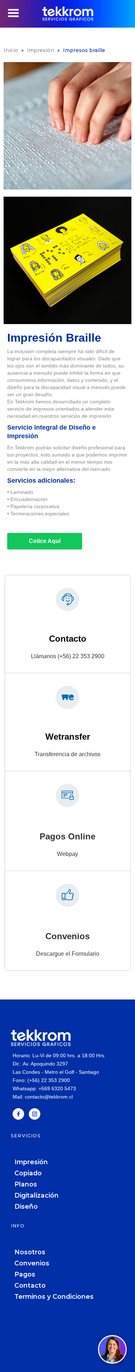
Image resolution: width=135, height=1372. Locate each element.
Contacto (30, 1285)
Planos (25, 1184)
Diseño (26, 1206)
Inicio (11, 50)
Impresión (40, 50)
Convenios (31, 1263)
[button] (13, 13)
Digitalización (36, 1195)
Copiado (28, 1173)
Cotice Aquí (44, 541)
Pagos (24, 1274)
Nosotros (29, 1252)
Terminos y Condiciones (54, 1296)
